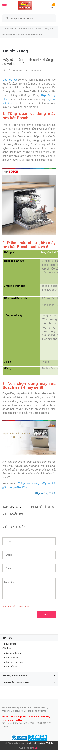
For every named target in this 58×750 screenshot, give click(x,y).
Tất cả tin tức (24, 28)
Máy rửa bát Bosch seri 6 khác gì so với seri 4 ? (28, 62)
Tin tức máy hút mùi (12, 662)
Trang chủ (8, 28)
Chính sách (8, 648)
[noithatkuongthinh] (25, 5)
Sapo (36, 747)
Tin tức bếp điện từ (12, 653)
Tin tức (37, 28)
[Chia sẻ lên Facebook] (45, 507)
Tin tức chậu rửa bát (12, 657)
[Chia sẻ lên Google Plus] (53, 507)
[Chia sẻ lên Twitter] (49, 507)
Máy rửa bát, (16, 507)
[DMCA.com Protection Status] (37, 737)
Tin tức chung (9, 643)
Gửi (46, 614)
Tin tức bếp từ (9, 666)
